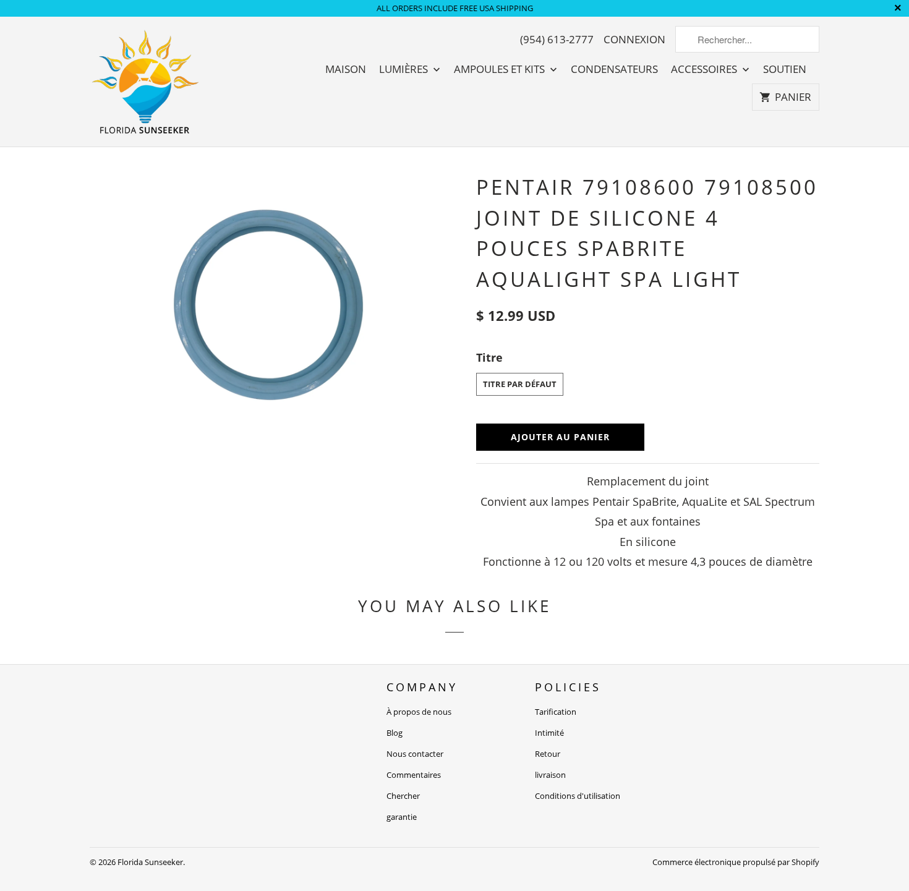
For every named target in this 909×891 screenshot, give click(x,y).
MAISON (345, 69)
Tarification (555, 711)
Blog (394, 732)
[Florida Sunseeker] (145, 81)
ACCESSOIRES (705, 69)
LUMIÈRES (404, 69)
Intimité (549, 732)
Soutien (784, 69)
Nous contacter (414, 753)
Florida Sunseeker (150, 862)
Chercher (403, 795)
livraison (550, 774)
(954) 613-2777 (557, 39)
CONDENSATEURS (614, 69)
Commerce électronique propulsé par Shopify (735, 862)
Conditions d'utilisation (577, 795)
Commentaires (413, 774)
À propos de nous (418, 711)
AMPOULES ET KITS (500, 69)
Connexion (634, 39)
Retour (547, 753)
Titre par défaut (520, 384)
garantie (401, 816)
